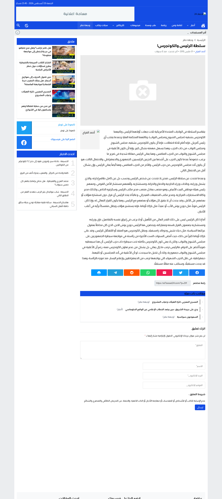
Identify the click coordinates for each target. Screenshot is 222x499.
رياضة (164, 25)
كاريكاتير (120, 25)
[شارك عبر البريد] (164, 273)
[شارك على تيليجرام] (115, 273)
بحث (18, 25)
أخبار (193, 25)
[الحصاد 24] (170, 14)
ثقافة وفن (177, 25)
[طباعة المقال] (99, 273)
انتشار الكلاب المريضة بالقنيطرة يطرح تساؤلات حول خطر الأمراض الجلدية (35, 66)
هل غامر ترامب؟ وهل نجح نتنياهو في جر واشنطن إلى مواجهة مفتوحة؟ (35, 51)
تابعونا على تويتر (67, 130)
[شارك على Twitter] (181, 273)
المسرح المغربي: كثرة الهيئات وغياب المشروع (175, 302)
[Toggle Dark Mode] (26, 25)
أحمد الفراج (200, 51)
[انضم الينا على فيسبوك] (17, 32)
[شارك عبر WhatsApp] (148, 273)
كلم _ (186, 32)
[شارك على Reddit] (132, 273)
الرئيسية (203, 25)
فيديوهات (135, 25)
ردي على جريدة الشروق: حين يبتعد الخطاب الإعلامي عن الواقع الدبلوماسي (161, 309)
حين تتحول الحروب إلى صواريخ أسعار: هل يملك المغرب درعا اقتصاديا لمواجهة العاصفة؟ (36, 81)
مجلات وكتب (101, 25)
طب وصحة (150, 25)
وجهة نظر (85, 25)
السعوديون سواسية (187, 317)
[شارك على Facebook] (197, 273)
